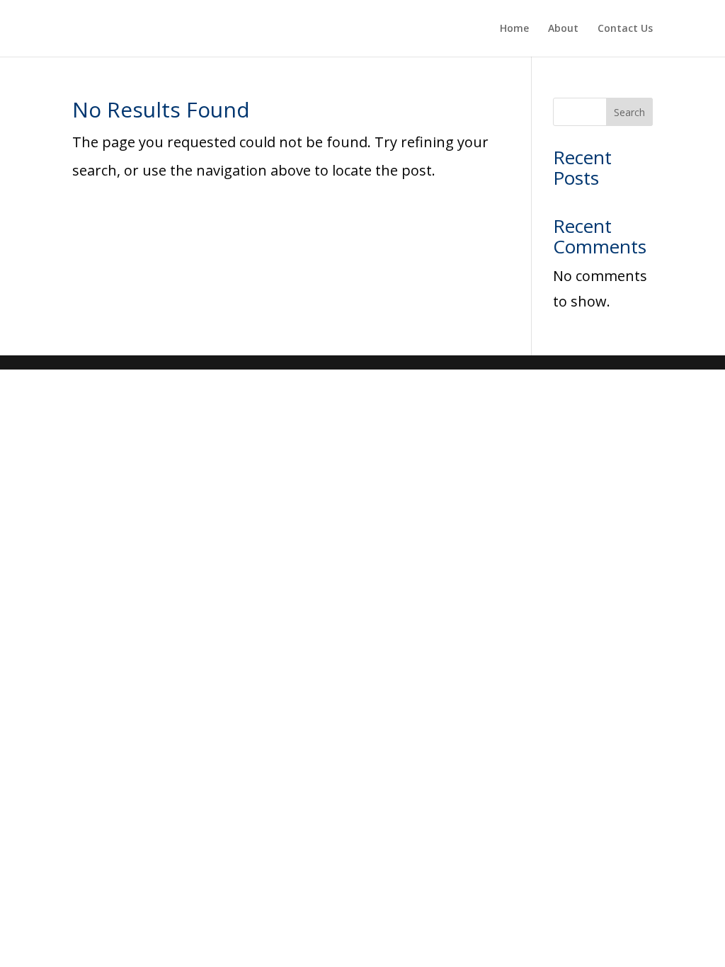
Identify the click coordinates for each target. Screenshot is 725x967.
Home (514, 29)
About (563, 29)
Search (629, 112)
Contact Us (625, 29)
